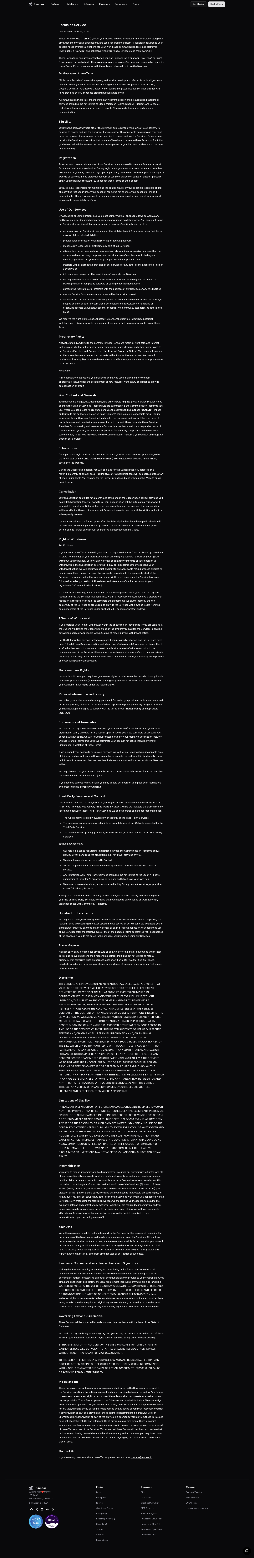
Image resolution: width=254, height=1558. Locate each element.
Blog (143, 1492)
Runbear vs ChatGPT (150, 1524)
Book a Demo (216, 4)
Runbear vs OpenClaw (151, 1529)
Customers (104, 4)
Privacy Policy (192, 1497)
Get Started (198, 4)
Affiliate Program (149, 1513)
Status (99, 1529)
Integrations (102, 1540)
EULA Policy (191, 1503)
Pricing (136, 4)
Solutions (71, 4)
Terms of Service (194, 1492)
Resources (120, 4)
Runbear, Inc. (37, 1503)
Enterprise (89, 4)
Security (100, 1524)
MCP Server (146, 1508)
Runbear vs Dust (148, 1534)
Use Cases (146, 1497)
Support (100, 1534)
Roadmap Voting (104, 1519)
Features (55, 4)
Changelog (101, 1513)
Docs (98, 1492)
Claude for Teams (104, 1508)
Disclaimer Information (197, 1508)
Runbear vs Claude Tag (152, 1519)
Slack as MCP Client (150, 1503)
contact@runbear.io (124, 560)
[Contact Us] (247, 1551)
